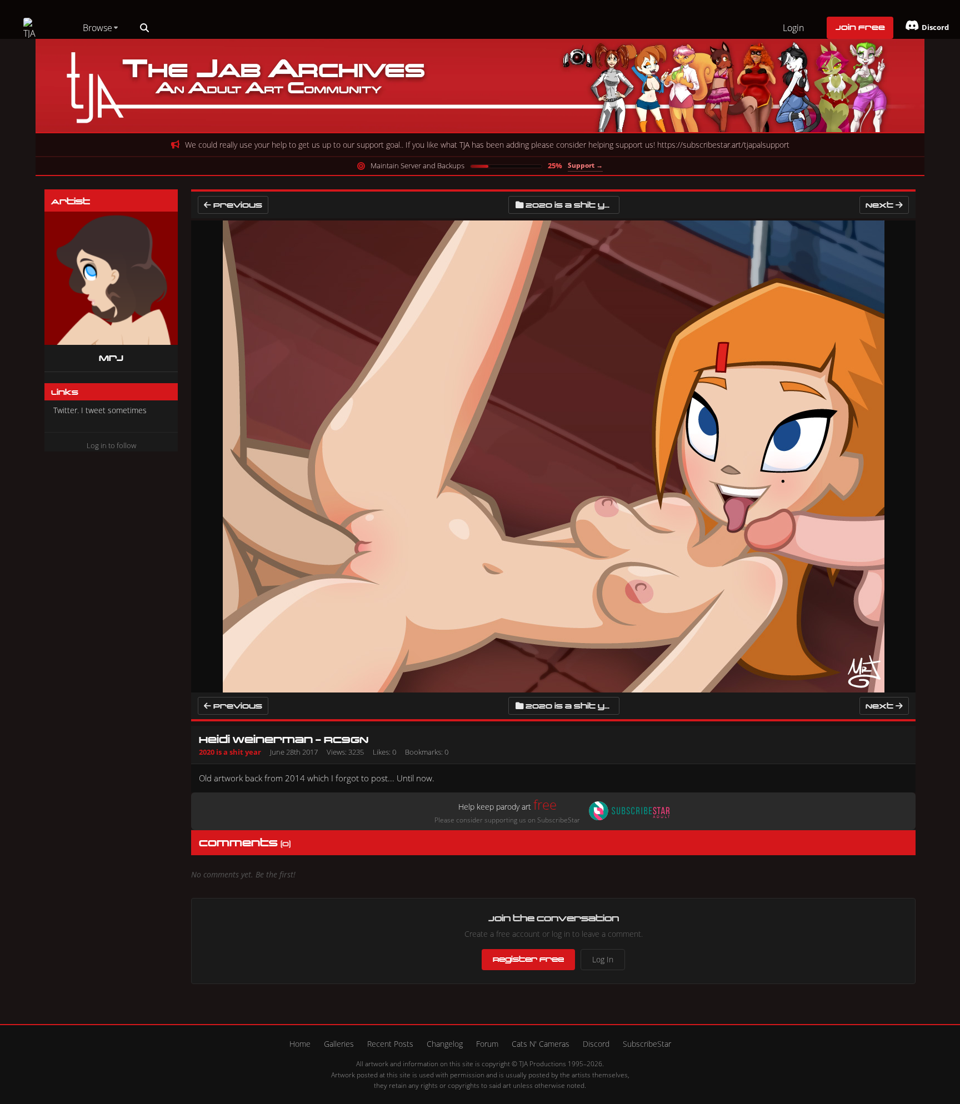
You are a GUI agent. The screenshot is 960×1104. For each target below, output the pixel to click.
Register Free (528, 959)
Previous (236, 204)
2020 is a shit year (572, 204)
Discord (596, 1043)
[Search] (144, 28)
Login (793, 28)
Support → (585, 165)
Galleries (339, 1043)
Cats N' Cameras (540, 1043)
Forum (487, 1043)
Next (881, 204)
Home (300, 1043)
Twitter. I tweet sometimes (100, 410)
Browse (97, 28)
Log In (602, 959)
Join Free (860, 27)
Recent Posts (390, 1043)
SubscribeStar (647, 1043)
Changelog (445, 1043)
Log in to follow (111, 445)
